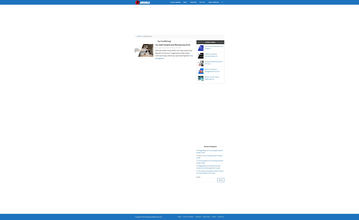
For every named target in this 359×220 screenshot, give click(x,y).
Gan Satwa (201, 171)
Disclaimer (198, 216)
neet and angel (202, 161)
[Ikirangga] (144, 2)
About (179, 216)
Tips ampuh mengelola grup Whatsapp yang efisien (172, 45)
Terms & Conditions (188, 216)
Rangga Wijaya (202, 150)
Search (198, 177)
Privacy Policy (206, 216)
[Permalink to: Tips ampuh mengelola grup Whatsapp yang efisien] (144, 50)
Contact (214, 216)
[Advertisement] (179, 20)
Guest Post (221, 216)
